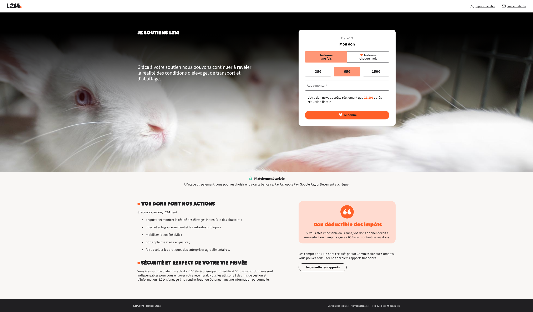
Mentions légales (360, 306)
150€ (376, 71)
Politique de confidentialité (385, 306)
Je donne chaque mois (368, 57)
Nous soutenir (153, 306)
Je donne (350, 115)
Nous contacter (516, 6)
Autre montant (317, 85)
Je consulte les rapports (322, 267)
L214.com (138, 306)
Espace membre (485, 6)
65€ (347, 71)
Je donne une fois (326, 57)
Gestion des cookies (338, 306)
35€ (318, 71)
